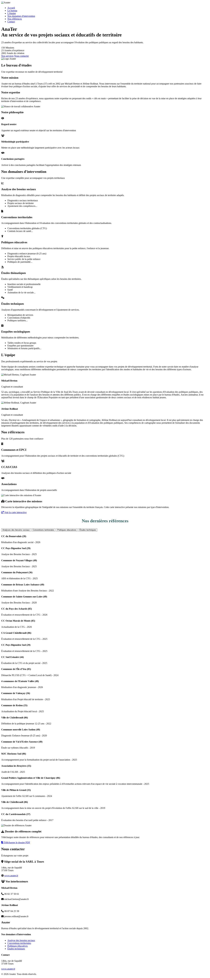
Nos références (14, 19)
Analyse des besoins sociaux (21, 940)
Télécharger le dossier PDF (16, 842)
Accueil (11, 7)
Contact (11, 21)
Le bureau (12, 10)
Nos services (7, 56)
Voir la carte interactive (15, 512)
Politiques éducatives (66, 530)
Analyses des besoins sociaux (16, 530)
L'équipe (11, 13)
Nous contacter (21, 56)
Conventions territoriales (43, 530)
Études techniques (87, 530)
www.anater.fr (11, 875)
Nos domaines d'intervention (21, 16)
